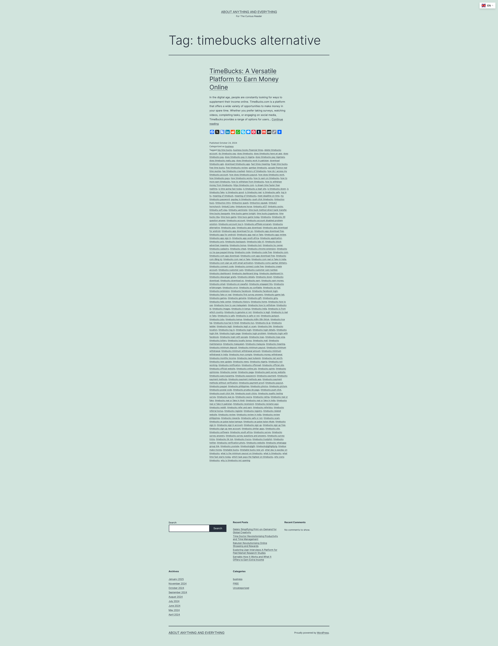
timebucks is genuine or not (238, 312)
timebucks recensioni (243, 404)
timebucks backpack (235, 241)
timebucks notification (229, 365)
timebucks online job (246, 368)
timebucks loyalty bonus (240, 340)
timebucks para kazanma (221, 375)
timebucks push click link (221, 393)
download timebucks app (237, 164)
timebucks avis (216, 241)
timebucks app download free (269, 231)
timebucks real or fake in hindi (230, 400)
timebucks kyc (247, 323)
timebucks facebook (241, 291)
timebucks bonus (238, 245)
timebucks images (221, 308)
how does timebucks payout (243, 174)
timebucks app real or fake (250, 234)
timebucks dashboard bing (245, 273)
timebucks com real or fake (236, 259)
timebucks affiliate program (258, 224)
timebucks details (246, 277)
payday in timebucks (241, 199)
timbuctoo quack (240, 202)
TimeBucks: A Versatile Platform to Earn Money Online (244, 79)
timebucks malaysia (255, 344)
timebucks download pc (232, 280)
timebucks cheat (238, 248)
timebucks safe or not (251, 418)
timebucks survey (262, 432)
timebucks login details (264, 330)
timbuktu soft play (218, 210)
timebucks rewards (230, 418)
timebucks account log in (230, 224)
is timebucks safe (271, 192)
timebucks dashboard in (271, 273)
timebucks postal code (220, 389)
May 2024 (174, 610)
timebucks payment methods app (244, 379)
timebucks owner (228, 372)
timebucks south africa (241, 432)
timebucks (266, 217)
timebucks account (236, 220)
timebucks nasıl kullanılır (249, 358)
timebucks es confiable (250, 287)
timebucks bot (254, 245)
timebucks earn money (272, 280)
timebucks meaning (275, 344)
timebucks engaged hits (261, 284)
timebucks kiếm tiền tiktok (256, 319)
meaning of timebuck (223, 195)
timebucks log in (227, 330)
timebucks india (259, 308)
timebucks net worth (272, 358)
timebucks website (255, 442)
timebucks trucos (242, 439)
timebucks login (243, 330)
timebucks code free (262, 252)
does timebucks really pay (222, 160)
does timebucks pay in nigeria (239, 157)
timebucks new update (220, 361)
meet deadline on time (268, 195)
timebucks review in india (249, 414)
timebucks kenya (234, 319)
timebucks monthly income (222, 358)
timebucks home (259, 301)
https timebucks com (243, 185)
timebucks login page (230, 333)
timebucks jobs (216, 319)
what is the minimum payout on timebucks (241, 453)
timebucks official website (222, 368)
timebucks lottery (218, 340)
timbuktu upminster (238, 210)
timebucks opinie (266, 368)
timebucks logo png (275, 337)
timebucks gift (254, 298)
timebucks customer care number (261, 270)
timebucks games (218, 298)
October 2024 (176, 588)
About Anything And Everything (249, 12)
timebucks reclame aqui (266, 404)
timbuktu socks (275, 206)
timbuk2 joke (228, 206)
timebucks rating (261, 397)
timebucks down (264, 277)
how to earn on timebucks (266, 178)
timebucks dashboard (220, 273)
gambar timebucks (258, 167)
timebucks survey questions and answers (246, 435)
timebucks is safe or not (248, 315)
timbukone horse (244, 206)
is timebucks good (235, 192)
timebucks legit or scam (245, 326)
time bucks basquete (219, 213)
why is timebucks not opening (235, 460)
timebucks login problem (254, 333)
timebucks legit (224, 326)
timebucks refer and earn (239, 407)
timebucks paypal (218, 386)
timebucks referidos (263, 407)
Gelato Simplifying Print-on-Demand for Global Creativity (255, 531)
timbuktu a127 (260, 206)
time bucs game (228, 217)
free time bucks (217, 167)
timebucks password (245, 375)
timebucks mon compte (240, 354)
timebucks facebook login (265, 291)
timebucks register (233, 411)
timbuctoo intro (223, 202)
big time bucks (224, 150)
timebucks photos (259, 386)
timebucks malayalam (233, 344)
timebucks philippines (238, 386)
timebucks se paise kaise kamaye (225, 421)
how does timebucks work (271, 174)
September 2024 (178, 592)
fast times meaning (260, 164)
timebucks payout (274, 382)
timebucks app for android (222, 234)
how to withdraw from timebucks (247, 181)
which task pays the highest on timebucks (252, 457)
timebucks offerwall (251, 365)
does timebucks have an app (268, 153)
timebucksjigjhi (247, 446)
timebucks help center (220, 301)
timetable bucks (231, 450)
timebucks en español (237, 284)
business (229, 146)
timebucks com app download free (257, 255)
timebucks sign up (253, 425)
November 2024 (178, 583)
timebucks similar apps (253, 428)
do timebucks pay (227, 153)
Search (173, 522)
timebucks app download (249, 227)
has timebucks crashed (233, 171)
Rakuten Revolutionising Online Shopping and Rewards (250, 544)
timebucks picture (278, 386)
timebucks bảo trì (255, 241)
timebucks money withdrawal (267, 354)
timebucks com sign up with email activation (231, 263)
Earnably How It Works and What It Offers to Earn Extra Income (252, 558)
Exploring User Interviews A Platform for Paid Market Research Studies (255, 551)
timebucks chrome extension (261, 248)
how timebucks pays (219, 178)
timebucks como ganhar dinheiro (270, 263)
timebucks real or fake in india (260, 400)
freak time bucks (279, 164)
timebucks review (226, 414)
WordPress (323, 632)
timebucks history (241, 301)
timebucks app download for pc (237, 231)
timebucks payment (266, 375)
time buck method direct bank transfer (267, 210)
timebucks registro (253, 411)
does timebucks (245, 153)
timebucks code (242, 252)
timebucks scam (272, 418)
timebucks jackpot (270, 315)
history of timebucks (256, 171)
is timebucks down (276, 188)
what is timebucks (272, 453)
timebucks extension (219, 291)
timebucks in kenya (240, 308)
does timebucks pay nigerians (270, 157)
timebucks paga (246, 372)
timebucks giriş (270, 298)
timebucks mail (260, 340)
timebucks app (228, 227)
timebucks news (241, 361)
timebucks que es (225, 397)
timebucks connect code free (249, 266)
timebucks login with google (234, 337)
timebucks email (217, 284)
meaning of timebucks (245, 195)
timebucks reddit (217, 407)
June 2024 (174, 605)
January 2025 (176, 579)
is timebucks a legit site (254, 188)
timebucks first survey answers (248, 294)
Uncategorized (241, 588)
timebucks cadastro (219, 248)
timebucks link (265, 326)
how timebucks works (241, 178)
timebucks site (272, 428)
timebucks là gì (262, 323)
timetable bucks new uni (252, 450)
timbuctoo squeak (259, 202)
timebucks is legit (261, 312)
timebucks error (230, 287)
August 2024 (176, 596)
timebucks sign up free (274, 425)
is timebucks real (253, 192)
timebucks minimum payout (251, 347)
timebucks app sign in (220, 238)
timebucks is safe (226, 315)
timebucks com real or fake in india (268, 259)
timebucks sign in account (230, 425)
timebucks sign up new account (225, 428)
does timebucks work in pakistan (252, 160)
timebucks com (280, 252)
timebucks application (271, 238)
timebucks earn (252, 280)
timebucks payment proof (251, 382)
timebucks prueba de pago (246, 389)
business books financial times (248, 150)
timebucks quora (243, 397)
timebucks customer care (231, 270)
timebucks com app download (224, 255)
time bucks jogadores (267, 213)
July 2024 (174, 601)
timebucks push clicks (246, 393)
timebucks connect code (221, 266)
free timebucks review (237, 167)
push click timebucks (263, 199)
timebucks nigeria (258, 361)
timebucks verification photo (231, 442)
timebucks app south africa (245, 238)
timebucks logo (256, 337)
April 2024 (174, 614)
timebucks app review (275, 234)
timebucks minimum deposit (223, 347)
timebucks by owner (273, 245)
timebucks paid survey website (270, 372)
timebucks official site (273, 365)
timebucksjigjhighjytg (266, 446)
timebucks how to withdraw (261, 305)
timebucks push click (271, 389)
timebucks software (219, 432)
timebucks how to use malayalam (230, 305)
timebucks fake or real (220, 294)
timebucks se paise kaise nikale (258, 421)
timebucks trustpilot (262, 439)
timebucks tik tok (224, 439)
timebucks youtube (229, 446)
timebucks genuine (237, 298)
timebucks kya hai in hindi (226, 323)
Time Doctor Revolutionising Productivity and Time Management (255, 538)
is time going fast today (230, 188)
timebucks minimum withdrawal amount (240, 351)
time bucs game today (249, 217)
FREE (236, 583)
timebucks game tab (274, 294)
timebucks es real (271, 287)
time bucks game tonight (243, 213)
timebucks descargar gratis (222, 277)
